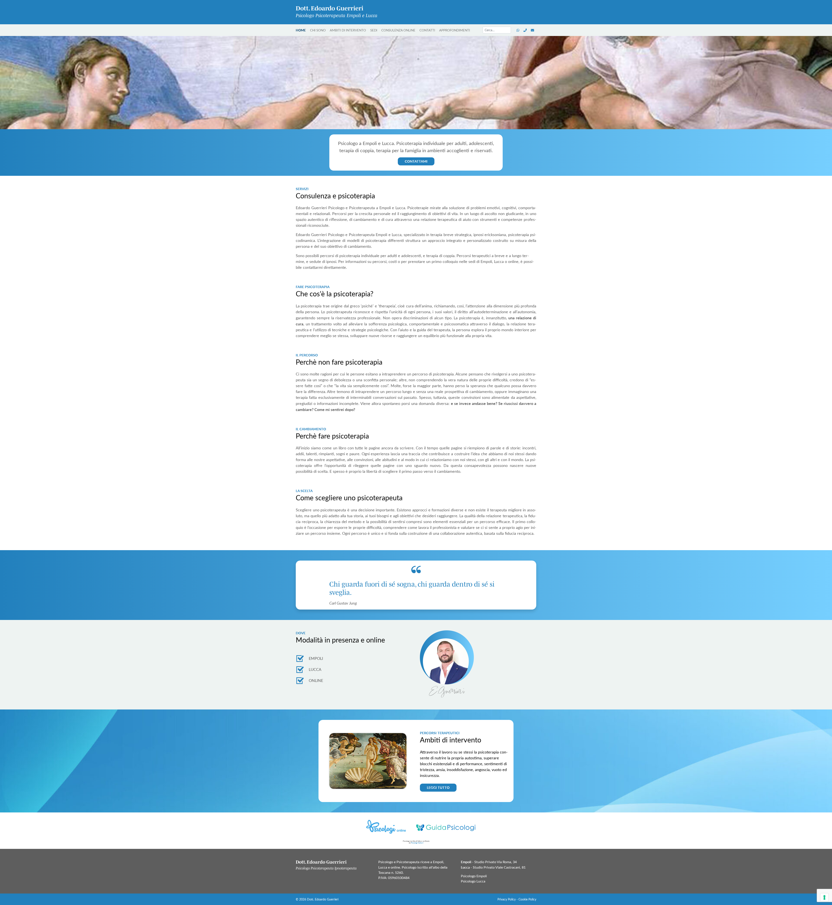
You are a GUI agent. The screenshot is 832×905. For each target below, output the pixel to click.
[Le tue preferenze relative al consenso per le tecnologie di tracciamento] (824, 897)
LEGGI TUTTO (438, 787)
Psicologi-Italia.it (417, 842)
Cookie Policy (527, 899)
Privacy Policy (506, 899)
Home (301, 30)
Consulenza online (398, 30)
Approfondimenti (454, 30)
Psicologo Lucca (473, 881)
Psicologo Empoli (474, 876)
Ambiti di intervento (348, 30)
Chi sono (318, 30)
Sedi (373, 30)
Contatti (427, 30)
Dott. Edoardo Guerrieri (322, 899)
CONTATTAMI (416, 161)
